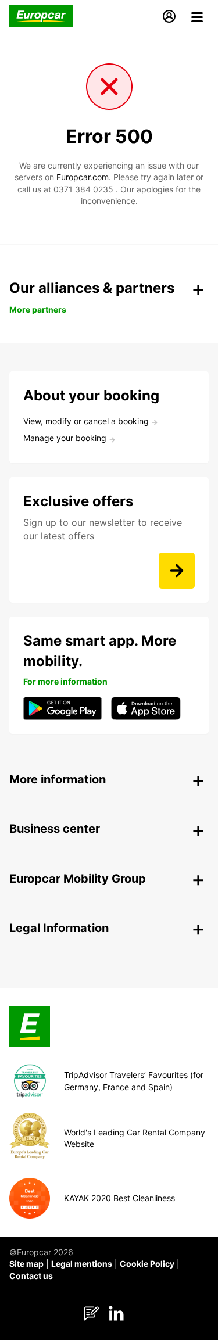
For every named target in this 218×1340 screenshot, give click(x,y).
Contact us (31, 1276)
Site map (26, 1264)
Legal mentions (81, 1264)
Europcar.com (82, 177)
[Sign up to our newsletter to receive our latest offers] (177, 571)
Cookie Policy (147, 1264)
